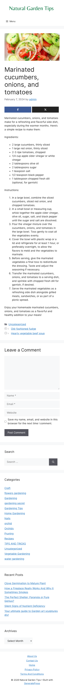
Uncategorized (17, 324)
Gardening (10, 498)
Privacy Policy (32, 669)
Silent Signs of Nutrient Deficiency (24, 606)
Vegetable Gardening (17, 553)
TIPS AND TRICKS (15, 543)
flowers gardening (15, 493)
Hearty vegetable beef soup (28, 333)
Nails (7, 518)
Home (32, 665)
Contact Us (32, 660)
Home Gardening (14, 513)
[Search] (53, 462)
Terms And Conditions (32, 674)
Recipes (9, 538)
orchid (8, 523)
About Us (32, 656)
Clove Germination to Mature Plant (25, 583)
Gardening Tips (13, 508)
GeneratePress (32, 683)
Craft (7, 488)
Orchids (9, 528)
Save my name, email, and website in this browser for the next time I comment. (33, 421)
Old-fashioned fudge (23, 328)
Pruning (9, 533)
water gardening (14, 558)
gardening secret (14, 503)
